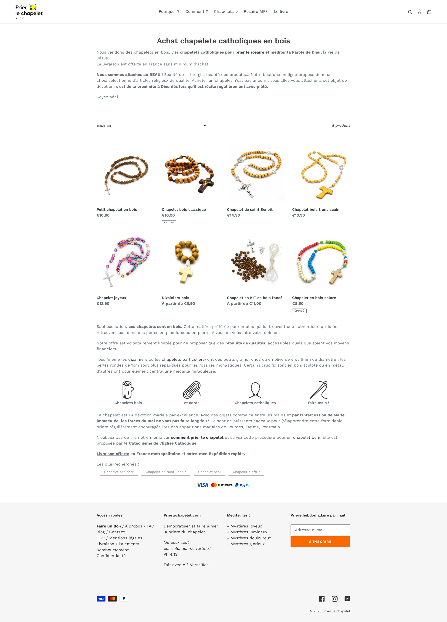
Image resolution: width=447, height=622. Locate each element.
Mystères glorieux (247, 543)
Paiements (129, 543)
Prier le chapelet (337, 611)
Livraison (105, 543)
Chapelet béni (209, 472)
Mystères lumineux (248, 532)
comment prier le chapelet (197, 437)
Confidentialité (111, 555)
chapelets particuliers (183, 359)
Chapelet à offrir (246, 472)
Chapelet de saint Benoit (166, 472)
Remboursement (113, 549)
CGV (101, 538)
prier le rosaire (249, 52)
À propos (133, 526)
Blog (101, 532)
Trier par (104, 125)
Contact (117, 532)
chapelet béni (306, 437)
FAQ (150, 526)
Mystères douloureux (250, 538)
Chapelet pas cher (119, 472)
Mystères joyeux (246, 526)
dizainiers (137, 359)
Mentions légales (125, 538)
